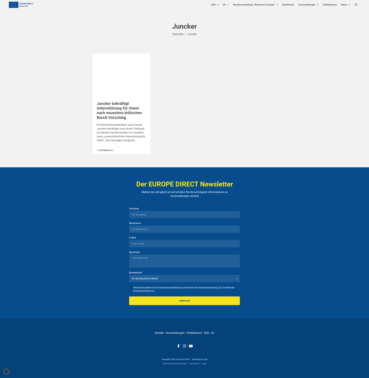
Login (203, 363)
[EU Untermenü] (228, 4)
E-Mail (132, 238)
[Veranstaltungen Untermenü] (317, 4)
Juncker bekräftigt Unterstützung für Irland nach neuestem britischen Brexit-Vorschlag (119, 110)
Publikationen (330, 4)
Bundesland (135, 273)
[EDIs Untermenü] (218, 4)
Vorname (134, 209)
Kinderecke (288, 4)
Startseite (178, 34)
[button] (6, 371)
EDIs (213, 4)
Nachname (135, 223)
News (344, 4)
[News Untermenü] (349, 4)
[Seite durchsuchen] (356, 5)
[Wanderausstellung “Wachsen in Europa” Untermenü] (277, 4)
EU (224, 4)
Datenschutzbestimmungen (175, 363)
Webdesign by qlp (199, 359)
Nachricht (134, 252)
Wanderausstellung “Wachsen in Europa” (254, 4)
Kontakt (159, 332)
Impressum (194, 363)
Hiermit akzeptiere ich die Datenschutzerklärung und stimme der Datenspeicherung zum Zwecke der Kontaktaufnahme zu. (183, 289)
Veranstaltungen (307, 4)
